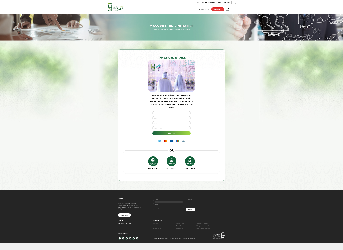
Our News (156, 223)
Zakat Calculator (181, 226)
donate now (218, 9)
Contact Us (179, 228)
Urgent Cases (180, 223)
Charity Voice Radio (159, 226)
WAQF (219, 2)
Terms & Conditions (183, 238)
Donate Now (171, 133)
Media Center (157, 228)
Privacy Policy (191, 238)
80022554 (129, 223)
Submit (190, 210)
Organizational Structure (203, 228)
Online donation (167, 30)
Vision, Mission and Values (204, 226)
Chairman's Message (202, 223)
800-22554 (205, 9)
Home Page (156, 30)
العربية (197, 2)
